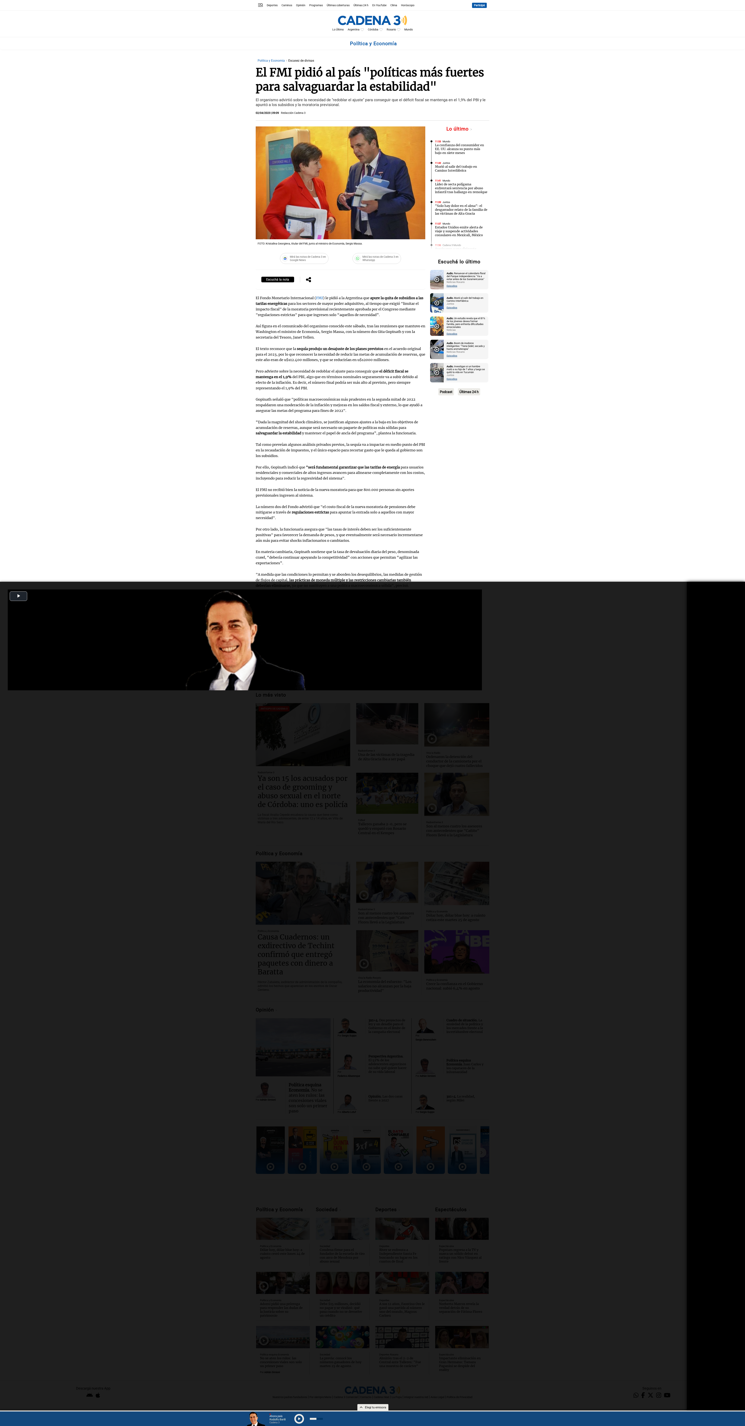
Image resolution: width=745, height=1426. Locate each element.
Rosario (391, 29)
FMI (319, 298)
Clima (393, 5)
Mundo (408, 29)
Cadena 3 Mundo (452, 245)
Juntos (446, 163)
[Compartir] (308, 280)
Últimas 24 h (360, 5)
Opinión (300, 5)
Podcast (446, 392)
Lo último (458, 129)
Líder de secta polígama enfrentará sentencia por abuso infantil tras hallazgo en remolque (461, 188)
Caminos (287, 5)
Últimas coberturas (338, 5)
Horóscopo (407, 5)
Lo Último (338, 29)
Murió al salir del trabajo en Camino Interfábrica (456, 168)
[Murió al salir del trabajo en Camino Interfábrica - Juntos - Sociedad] (437, 303)
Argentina (354, 29)
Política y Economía (272, 60)
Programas (316, 5)
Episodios (452, 285)
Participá (479, 5)
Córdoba (373, 29)
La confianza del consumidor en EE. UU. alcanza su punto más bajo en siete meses (459, 149)
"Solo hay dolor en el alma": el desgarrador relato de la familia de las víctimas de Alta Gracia (461, 209)
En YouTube (379, 5)
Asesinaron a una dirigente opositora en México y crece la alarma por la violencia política (458, 252)
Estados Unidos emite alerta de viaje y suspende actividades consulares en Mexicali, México (459, 231)
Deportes (272, 5)
